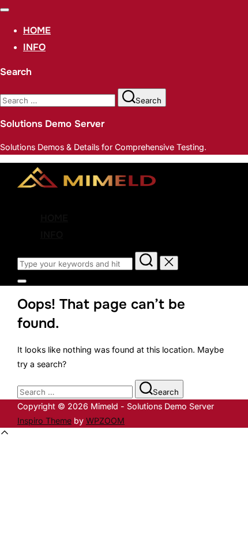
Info (34, 47)
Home (37, 30)
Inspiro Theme (44, 420)
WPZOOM (105, 420)
